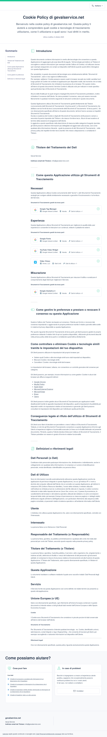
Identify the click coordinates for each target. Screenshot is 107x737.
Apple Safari (38, 387)
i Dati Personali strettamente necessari (48, 734)
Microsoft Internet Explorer (43, 389)
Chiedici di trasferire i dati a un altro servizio (23, 695)
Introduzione (11, 57)
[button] (97, 5)
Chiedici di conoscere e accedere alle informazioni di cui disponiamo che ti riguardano (27, 680)
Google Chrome (40, 382)
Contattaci (80, 691)
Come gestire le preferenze (15, 75)
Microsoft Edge (39, 392)
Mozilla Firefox (39, 384)
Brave (36, 394)
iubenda (5, 734)
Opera (36, 396)
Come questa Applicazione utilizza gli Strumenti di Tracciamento (15, 69)
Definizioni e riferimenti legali (16, 79)
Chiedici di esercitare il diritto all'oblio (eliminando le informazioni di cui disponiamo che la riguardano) (30, 691)
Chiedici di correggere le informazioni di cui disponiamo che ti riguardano (28, 685)
